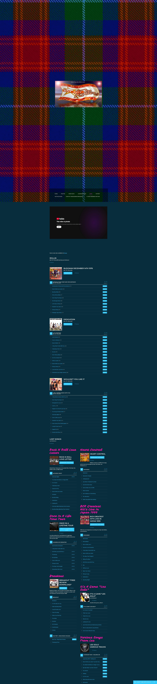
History (98, 193)
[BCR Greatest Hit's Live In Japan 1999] (84, 519)
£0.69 (74, 639)
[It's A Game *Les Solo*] (84, 597)
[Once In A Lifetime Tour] (54, 526)
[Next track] (106, 281)
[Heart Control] (84, 457)
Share (52, 262)
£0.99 (105, 286)
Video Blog (71, 193)
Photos (63, 193)
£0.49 (105, 337)
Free (105, 312)
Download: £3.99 (67, 529)
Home (56, 193)
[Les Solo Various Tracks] (84, 648)
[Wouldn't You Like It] (56, 384)
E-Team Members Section (93, 196)
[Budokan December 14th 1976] (56, 273)
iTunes (65, 253)
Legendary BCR (82, 193)
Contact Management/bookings (74, 196)
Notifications (58, 196)
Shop (91, 193)
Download (68, 273)
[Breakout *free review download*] (54, 583)
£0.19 (105, 432)
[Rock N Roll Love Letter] (54, 460)
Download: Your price (66, 462)
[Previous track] (105, 281)
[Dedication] (56, 324)
